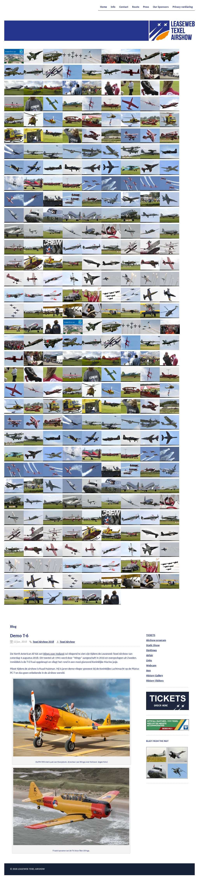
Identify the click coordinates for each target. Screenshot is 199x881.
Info (113, 7)
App (148, 670)
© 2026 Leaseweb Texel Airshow (27, 869)
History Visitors (155, 680)
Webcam (151, 665)
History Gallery (154, 675)
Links (149, 660)
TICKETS (150, 635)
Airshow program (156, 640)
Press (146, 7)
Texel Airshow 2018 (43, 642)
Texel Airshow (67, 642)
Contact (123, 7)
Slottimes (151, 650)
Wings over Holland (53, 654)
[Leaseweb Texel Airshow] (99, 39)
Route (135, 7)
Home (103, 7)
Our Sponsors (161, 7)
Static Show (153, 645)
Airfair (149, 655)
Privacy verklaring (183, 7)
